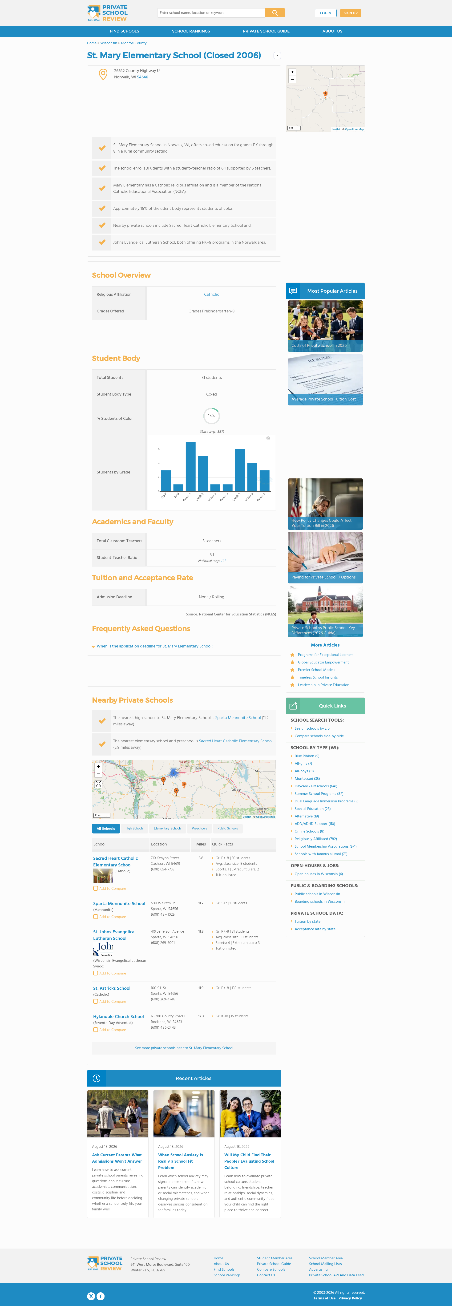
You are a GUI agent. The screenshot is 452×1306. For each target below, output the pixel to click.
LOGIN (325, 13)
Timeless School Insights (318, 678)
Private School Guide (274, 1264)
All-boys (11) (304, 771)
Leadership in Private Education (323, 685)
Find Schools (224, 1270)
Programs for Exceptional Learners (325, 655)
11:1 (223, 561)
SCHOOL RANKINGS (191, 31)
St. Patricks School (111, 988)
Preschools (199, 828)
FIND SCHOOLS (124, 31)
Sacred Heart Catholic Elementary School (236, 741)
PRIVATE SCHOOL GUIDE (266, 31)
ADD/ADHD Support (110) (315, 824)
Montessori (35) (307, 779)
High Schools (134, 828)
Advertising (318, 1270)
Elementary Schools (168, 828)
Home (218, 1258)
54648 (142, 77)
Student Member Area (275, 1258)
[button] (184, 786)
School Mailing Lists (325, 1264)
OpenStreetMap (265, 817)
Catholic (211, 294)
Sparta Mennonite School (238, 718)
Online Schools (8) (309, 831)
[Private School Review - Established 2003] (107, 13)
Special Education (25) (313, 809)
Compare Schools (271, 1270)
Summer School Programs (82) (319, 794)
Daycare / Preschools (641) (316, 786)
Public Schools (228, 828)
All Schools (106, 828)
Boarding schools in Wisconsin (320, 902)
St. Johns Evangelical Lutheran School (114, 935)
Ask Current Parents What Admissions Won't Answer (117, 1158)
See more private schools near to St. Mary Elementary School (184, 1048)
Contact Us (266, 1275)
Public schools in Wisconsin (317, 894)
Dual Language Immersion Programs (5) (327, 801)
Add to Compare (112, 888)
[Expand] (98, 784)
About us (221, 1264)
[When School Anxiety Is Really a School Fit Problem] (183, 1114)
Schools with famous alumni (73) (321, 854)
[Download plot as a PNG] (268, 438)
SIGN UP (351, 13)
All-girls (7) (303, 764)
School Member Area (326, 1258)
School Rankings (227, 1275)
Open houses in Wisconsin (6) (319, 874)
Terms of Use (324, 1298)
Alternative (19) (307, 816)
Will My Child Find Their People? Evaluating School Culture (249, 1161)
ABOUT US (332, 31)
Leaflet (247, 817)
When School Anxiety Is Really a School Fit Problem (180, 1161)
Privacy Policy (350, 1298)
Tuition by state (307, 922)
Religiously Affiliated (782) (316, 839)
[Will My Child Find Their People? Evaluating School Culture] (250, 1114)
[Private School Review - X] (91, 1296)
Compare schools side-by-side (319, 736)
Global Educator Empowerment (323, 662)
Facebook (100, 1296)
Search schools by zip (312, 729)
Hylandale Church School (118, 1017)
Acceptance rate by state (315, 929)
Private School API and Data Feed (336, 1275)
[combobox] (208, 13)
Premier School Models (316, 670)
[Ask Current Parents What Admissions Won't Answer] (117, 1114)
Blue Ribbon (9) (307, 756)
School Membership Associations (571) (326, 846)
